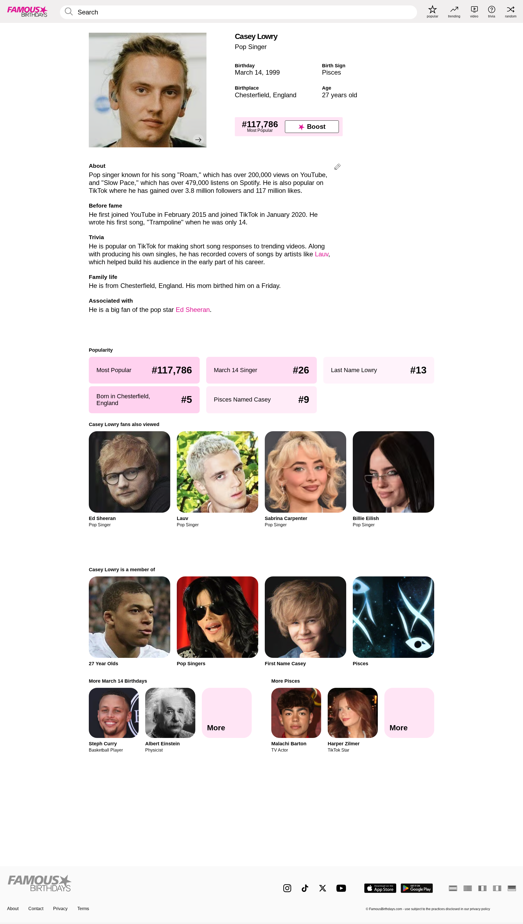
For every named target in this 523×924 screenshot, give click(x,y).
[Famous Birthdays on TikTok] (305, 888)
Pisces (331, 72)
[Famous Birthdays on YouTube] (342, 888)
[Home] (132, 883)
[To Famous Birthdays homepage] (27, 11)
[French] (482, 888)
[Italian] (497, 888)
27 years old (339, 95)
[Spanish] (453, 888)
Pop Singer (251, 46)
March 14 (248, 72)
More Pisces (285, 681)
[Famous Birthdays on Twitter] (323, 888)
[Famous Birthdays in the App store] (380, 888)
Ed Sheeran (193, 309)
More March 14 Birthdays (118, 681)
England (284, 95)
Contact (35, 908)
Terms (83, 908)
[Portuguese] (468, 888)
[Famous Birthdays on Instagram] (287, 888)
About (13, 908)
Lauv (321, 254)
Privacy (60, 908)
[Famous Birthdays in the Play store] (417, 888)
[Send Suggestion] (337, 168)
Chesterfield (252, 95)
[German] (512, 888)
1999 (273, 72)
